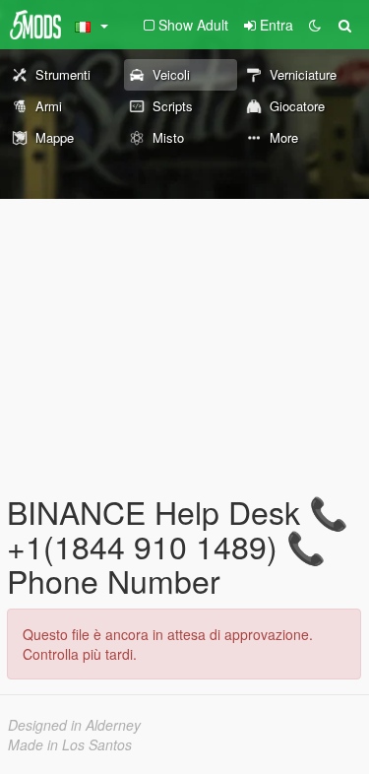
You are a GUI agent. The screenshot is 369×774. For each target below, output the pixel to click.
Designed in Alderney (74, 725)
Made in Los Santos (70, 744)
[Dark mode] (315, 24)
